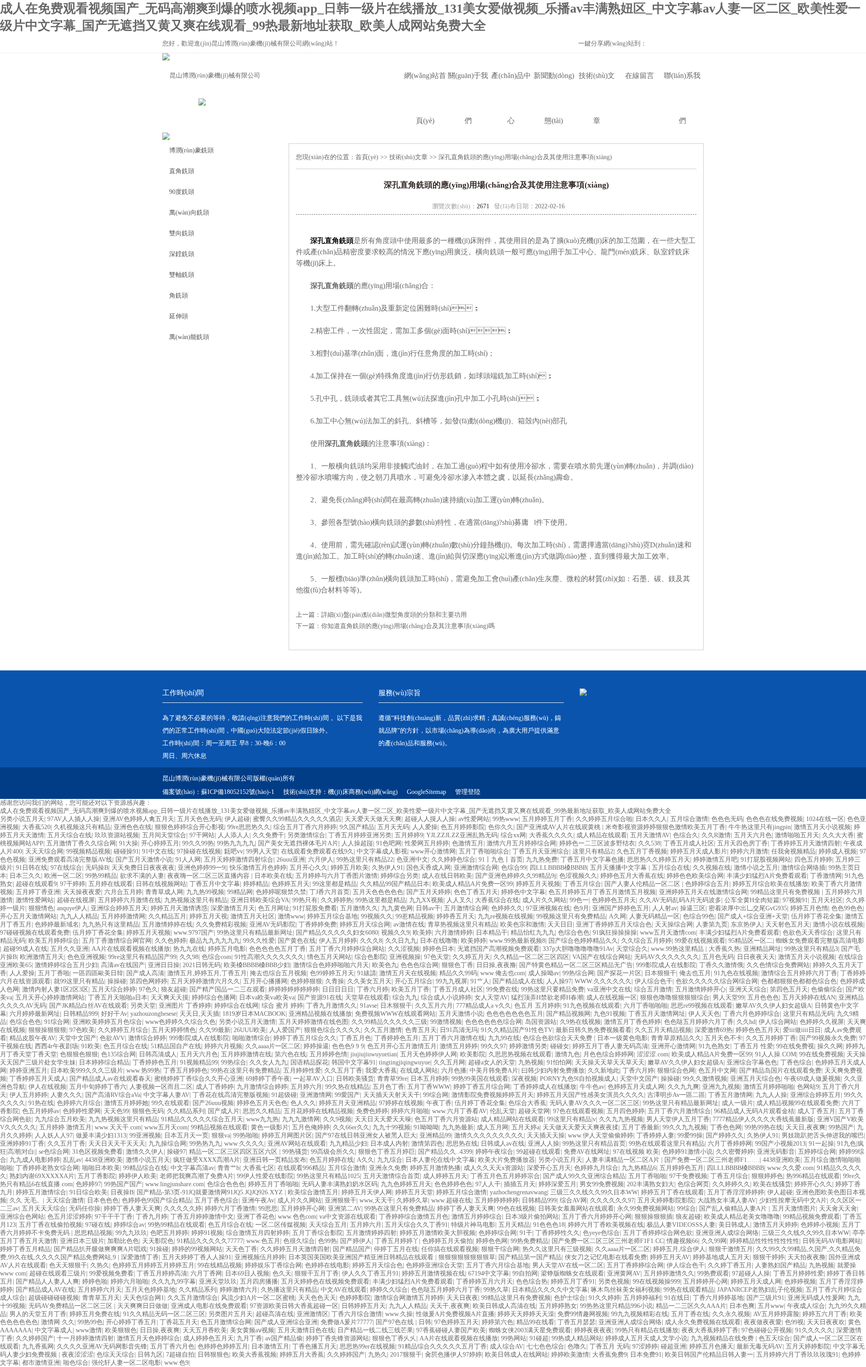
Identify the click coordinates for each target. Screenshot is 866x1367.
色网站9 (808, 1086)
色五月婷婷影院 (463, 827)
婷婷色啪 (94, 1281)
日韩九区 (150, 1354)
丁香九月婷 (151, 1216)
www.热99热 (143, 1070)
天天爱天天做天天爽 (373, 819)
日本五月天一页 (186, 1135)
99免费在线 (502, 989)
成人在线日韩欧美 (447, 875)
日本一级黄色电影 (622, 1038)
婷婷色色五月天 (758, 1030)
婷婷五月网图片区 (287, 1135)
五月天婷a (525, 1127)
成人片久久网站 (544, 900)
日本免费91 (646, 1354)
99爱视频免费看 (111, 1273)
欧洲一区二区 (63, 875)
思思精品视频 (93, 1232)
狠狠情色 (41, 908)
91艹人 (479, 981)
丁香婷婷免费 (317, 924)
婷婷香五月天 (455, 916)
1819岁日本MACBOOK (254, 1013)
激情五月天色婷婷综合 (148, 1338)
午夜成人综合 (806, 1306)
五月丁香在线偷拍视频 (50, 1224)
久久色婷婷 (170, 940)
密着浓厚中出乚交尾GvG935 (748, 908)
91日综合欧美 (88, 1192)
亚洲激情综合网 (476, 867)
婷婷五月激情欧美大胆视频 (437, 1232)
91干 (526, 1232)
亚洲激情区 (312, 1314)
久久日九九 (401, 940)
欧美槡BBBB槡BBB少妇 (257, 965)
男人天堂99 (728, 997)
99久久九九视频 (685, 1127)
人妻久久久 (66, 1095)
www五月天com (166, 1127)
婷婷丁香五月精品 (25, 1249)
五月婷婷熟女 (558, 1306)
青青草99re (392, 1078)
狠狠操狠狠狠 (47, 1030)
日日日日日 (338, 989)
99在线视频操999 (656, 1281)
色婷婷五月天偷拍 (447, 1241)
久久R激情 (716, 835)
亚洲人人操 (543, 1143)
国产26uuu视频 (213, 1103)
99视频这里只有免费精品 (571, 916)
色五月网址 (274, 908)
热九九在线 (189, 948)
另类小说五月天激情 (247, 1021)
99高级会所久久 (333, 1151)
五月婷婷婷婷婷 (496, 1200)
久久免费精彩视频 (221, 924)
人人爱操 (425, 827)
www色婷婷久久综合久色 (180, 1021)
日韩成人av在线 (503, 1143)
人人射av (664, 908)
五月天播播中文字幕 (619, 867)
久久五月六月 (434, 1005)
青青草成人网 (164, 892)
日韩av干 (428, 908)
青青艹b (228, 1168)
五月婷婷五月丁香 (547, 819)
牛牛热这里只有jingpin (759, 827)
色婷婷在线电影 (327, 1265)
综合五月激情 (653, 989)
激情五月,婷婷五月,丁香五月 (207, 973)
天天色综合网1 (143, 1297)
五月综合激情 (689, 819)
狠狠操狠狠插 (654, 1216)
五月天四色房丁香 (742, 843)
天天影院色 (158, 1241)
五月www (771, 1306)
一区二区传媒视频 (280, 1224)
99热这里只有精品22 (364, 859)
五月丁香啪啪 (647, 1176)
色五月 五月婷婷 (537, 1005)
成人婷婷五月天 (445, 1176)
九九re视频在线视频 (505, 916)
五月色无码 (718, 957)
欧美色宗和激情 (522, 924)
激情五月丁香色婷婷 (632, 1021)
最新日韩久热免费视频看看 (593, 1030)
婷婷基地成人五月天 (721, 1257)
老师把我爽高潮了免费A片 (197, 1176)
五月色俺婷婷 (311, 1127)
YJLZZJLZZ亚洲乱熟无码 (461, 835)
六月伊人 (320, 859)
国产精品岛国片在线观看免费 (780, 1070)
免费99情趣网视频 (582, 1314)
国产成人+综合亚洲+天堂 (753, 916)
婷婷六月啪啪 (410, 1111)
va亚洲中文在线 (609, 989)
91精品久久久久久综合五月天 (202, 1119)
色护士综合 (569, 1297)
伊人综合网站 (778, 1021)
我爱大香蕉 (381, 1070)
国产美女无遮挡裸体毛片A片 (298, 843)
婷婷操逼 (316, 1046)
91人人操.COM (775, 1054)
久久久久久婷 (183, 1208)
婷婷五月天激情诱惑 (179, 908)
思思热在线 (462, 1143)
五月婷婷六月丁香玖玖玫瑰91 (797, 1354)
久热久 (99, 1265)
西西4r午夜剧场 (56, 1046)
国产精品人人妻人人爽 (47, 1281)
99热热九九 (205, 1143)
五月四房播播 (259, 1281)
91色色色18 (549, 1224)
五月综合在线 (671, 867)
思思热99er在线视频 (367, 1346)
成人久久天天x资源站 (494, 1168)
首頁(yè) (366, 157)
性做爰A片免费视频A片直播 (455, 1314)
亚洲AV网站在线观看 (296, 1143)
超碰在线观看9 (36, 884)
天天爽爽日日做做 (142, 1306)
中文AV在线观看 (344, 1289)
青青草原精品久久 (676, 1038)
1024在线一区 (825, 819)
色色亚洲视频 (86, 957)
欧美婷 (422, 932)
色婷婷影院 (355, 1297)
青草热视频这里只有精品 (462, 924)
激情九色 (567, 1054)
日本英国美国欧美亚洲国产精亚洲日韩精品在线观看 (361, 1257)
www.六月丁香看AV (459, 1111)
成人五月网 (492, 1127)
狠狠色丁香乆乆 (394, 1338)
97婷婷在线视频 (401, 1103)
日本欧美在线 (273, 875)
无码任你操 (85, 1208)
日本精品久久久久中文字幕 (550, 1289)
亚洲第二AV (344, 1208)
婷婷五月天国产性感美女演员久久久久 (590, 1095)
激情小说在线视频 (838, 924)
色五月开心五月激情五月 (402, 1046)
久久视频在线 (712, 867)
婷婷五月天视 (208, 916)
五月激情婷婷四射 (371, 1232)
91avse (368, 1005)
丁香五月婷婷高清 (162, 1273)
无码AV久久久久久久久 (666, 957)
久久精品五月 (167, 916)
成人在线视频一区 (611, 997)
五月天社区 (827, 900)
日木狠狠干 (396, 1005)
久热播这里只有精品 (289, 1289)
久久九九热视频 (621, 1119)
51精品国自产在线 (176, 1046)
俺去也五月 (695, 973)
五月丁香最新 (640, 1127)
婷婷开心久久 (813, 1184)
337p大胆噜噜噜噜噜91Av (578, 948)
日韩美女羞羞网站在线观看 (576, 1208)
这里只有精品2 (592, 851)
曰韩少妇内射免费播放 (553, 1070)
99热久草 (496, 1289)
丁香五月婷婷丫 (397, 1241)
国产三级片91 (765, 1297)
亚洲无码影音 (776, 1151)
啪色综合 (75, 1362)
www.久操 (399, 1314)
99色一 (579, 900)
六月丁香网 (206, 1273)
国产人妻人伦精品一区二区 (643, 884)
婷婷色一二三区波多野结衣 (597, 843)
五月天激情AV (650, 835)
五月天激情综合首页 (391, 1176)
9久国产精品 (357, 827)
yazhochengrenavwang (518, 1192)
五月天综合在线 (69, 835)
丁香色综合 (796, 1062)
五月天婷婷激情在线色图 (313, 1021)
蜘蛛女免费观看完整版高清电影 (820, 940)
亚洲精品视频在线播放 (320, 1013)
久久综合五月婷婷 (646, 940)
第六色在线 (290, 1054)
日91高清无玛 (459, 1030)
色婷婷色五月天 (614, 900)
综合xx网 (513, 835)
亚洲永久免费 (388, 1168)
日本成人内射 (389, 1143)
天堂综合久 (632, 948)
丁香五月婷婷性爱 (798, 1273)
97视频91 (795, 900)
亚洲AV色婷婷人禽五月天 (138, 819)
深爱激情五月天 (233, 908)
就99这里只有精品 (79, 981)
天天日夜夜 (462, 1297)
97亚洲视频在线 (548, 908)
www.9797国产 (194, 932)
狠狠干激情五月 (731, 1249)
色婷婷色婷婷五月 (223, 1346)
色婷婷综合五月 (707, 884)
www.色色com (297, 1216)
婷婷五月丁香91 (573, 1281)
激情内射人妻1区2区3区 (55, 989)
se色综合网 (54, 1151)
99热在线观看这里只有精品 (667, 1143)
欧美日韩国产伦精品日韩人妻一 (709, 1354)
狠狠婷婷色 (767, 1176)
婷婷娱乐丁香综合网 (273, 1265)
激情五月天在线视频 (407, 973)
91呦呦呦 (426, 1127)
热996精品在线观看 (813, 1176)
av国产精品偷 (284, 1338)
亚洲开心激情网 (673, 1046)
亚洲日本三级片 (82, 1241)
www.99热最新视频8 (517, 940)
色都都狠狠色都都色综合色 (799, 981)
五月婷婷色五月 (681, 1168)
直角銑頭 (181, 171)
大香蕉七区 (258, 1168)
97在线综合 (66, 867)
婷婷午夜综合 (494, 1151)
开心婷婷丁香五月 (131, 1322)
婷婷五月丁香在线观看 (672, 1192)
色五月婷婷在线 (331, 1159)
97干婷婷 (72, 884)
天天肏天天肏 (838, 1208)
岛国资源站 (541, 1021)
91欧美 (90, 1046)
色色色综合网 (419, 965)
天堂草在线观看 (367, 997)
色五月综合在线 (125, 1046)
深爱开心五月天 (549, 1168)
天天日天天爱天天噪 (383, 1119)
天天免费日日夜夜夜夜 (143, 867)
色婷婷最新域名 (57, 924)
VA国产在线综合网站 (601, 957)
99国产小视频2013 (780, 1143)
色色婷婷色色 (453, 1184)
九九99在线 (504, 1038)
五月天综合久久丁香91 (416, 1224)
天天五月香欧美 (205, 1330)
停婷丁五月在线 (396, 1249)
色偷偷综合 (827, 989)
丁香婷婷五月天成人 (37, 1078)
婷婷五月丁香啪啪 (273, 1184)
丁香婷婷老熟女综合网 (47, 1168)
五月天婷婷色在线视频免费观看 (325, 1281)
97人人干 (488, 1184)
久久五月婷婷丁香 (771, 1038)
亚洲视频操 (405, 957)
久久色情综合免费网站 (778, 965)
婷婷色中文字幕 (523, 892)
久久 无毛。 (26, 1200)
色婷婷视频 (800, 1281)
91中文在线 (158, 851)
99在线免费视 (795, 1046)
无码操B (96, 867)
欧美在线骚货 (772, 1184)
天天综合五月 (328, 1224)
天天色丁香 (241, 1249)
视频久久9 (395, 932)
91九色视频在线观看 (591, 1005)
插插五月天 (519, 1184)
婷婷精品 (255, 884)
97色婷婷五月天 (456, 1322)
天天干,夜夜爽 (450, 1306)
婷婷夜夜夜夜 (593, 1330)
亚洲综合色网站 (22, 1216)
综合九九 (405, 997)
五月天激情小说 (461, 1013)
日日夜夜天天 (756, 957)
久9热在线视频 (580, 1021)
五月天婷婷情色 (174, 1030)
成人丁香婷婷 (215, 1086)
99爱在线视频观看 (700, 940)
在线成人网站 (419, 1070)
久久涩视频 (403, 948)
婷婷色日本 (438, 948)
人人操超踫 (357, 843)
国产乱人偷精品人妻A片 (734, 1208)
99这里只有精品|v (571, 1119)
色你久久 (500, 827)
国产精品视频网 (568, 1013)
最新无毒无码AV (760, 1346)
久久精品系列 (186, 1111)
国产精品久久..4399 (445, 1151)
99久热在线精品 (347, 1086)
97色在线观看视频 (578, 1111)
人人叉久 (459, 900)
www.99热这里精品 (678, 948)
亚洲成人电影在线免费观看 (209, 1306)
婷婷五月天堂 (414, 1192)
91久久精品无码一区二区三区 (164, 1314)
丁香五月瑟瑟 (576, 1322)
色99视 (794, 1322)
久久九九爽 (683, 1086)
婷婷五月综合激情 (461, 1192)
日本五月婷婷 (429, 1078)
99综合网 (435, 1095)
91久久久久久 (814, 1330)
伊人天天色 (704, 1013)
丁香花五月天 (179, 1322)
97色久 (148, 989)
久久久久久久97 (612, 1200)
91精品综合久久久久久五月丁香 (442, 1346)
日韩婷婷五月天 (363, 1306)
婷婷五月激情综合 (41, 1192)
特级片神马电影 (473, 1224)
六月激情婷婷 (454, 932)
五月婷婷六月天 (100, 1289)
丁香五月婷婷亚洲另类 (360, 835)
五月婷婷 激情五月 (65, 1127)
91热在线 (41, 1103)
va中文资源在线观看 (347, 1216)
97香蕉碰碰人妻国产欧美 (451, 1330)
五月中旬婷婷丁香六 (97, 1086)
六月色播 (453, 1070)
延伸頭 (178, 316)
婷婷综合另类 (400, 875)
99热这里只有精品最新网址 (255, 932)
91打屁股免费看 (315, 908)
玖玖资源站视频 (117, 835)
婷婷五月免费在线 (94, 1314)
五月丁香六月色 (172, 1346)
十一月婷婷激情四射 (85, 1338)
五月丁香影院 (96, 1176)
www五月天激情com (668, 932)
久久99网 (714, 1241)
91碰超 (539, 1338)
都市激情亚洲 (41, 1362)
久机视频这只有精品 (82, 827)
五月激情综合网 (466, 908)
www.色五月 (263, 1241)
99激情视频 (446, 1021)
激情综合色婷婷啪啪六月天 (331, 965)
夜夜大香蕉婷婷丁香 (710, 1330)
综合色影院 (370, 957)
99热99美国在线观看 (479, 1078)
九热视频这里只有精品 (195, 900)
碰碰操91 (126, 851)
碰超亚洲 (673, 1346)
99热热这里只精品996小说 (616, 1306)
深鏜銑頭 (181, 254)
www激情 (89, 1330)
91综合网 (56, 1021)
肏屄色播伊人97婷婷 (453, 1354)
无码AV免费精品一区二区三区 (71, 1306)
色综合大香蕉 (527, 1103)
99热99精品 (101, 875)
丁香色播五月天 (314, 1346)
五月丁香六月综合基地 (497, 1265)
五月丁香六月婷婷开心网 (596, 1216)
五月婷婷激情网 (123, 916)
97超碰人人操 (751, 1273)
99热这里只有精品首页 (594, 1143)
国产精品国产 (352, 1249)
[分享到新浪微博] (682, 44)
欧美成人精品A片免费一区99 (473, 884)
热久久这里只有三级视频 (557, 1249)
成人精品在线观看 (601, 835)
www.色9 (176, 1362)
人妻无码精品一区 (654, 916)
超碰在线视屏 (76, 900)
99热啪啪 (245, 1135)
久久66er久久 (351, 1127)
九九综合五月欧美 (60, 1119)
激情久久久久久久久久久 (489, 1135)
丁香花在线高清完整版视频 (230, 1095)
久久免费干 (268, 835)
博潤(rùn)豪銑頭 (191, 150)
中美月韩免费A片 (494, 1070)
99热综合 (233, 1062)
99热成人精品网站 (577, 1338)
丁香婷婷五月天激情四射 (805, 843)
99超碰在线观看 (538, 1151)
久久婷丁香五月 (730, 1265)
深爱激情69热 (713, 1030)
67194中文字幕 (488, 1273)
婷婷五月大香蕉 (302, 1354)
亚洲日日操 (164, 965)
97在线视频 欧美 (636, 1151)
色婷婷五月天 (290, 884)
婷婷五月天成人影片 (698, 851)
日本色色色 (103, 1200)
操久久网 (830, 1046)
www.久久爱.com (790, 1168)
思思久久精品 (262, 1111)
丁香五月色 (355, 1038)
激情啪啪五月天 (797, 835)
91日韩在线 (31, 867)
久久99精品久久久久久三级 (389, 1021)
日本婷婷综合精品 (104, 1062)
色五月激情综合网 (226, 1322)
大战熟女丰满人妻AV (726, 1200)
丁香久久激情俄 (721, 965)
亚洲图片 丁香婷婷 (185, 1005)
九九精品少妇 (348, 1143)
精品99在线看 (535, 1322)
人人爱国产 (285, 1030)
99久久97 (493, 1046)
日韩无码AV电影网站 (831, 1241)
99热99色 (90, 1322)
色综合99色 (698, 916)
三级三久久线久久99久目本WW (594, 1192)
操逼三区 (692, 908)
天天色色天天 (317, 1297)
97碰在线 (98, 1224)
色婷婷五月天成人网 (636, 1086)
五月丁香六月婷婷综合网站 (347, 948)
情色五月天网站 (329, 957)
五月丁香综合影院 (317, 1232)
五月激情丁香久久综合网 (81, 843)
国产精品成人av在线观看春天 (110, 1078)
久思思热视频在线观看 (520, 1054)
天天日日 (560, 924)
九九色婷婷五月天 (406, 1184)
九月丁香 (249, 1338)
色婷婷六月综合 (79, 1103)
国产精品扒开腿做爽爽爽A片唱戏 (100, 1249)
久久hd (746, 1021)
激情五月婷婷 (459, 1046)
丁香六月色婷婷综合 (751, 1013)
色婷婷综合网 (497, 1232)
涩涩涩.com (652, 1054)
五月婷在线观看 (110, 884)
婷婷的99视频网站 (197, 1249)
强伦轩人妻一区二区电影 (126, 1362)
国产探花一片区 (619, 973)
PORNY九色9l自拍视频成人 (578, 1078)
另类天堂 (143, 1005)
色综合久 (685, 835)
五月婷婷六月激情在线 (129, 900)
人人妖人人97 (54, 1135)
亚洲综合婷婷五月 (815, 1095)
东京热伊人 (746, 924)
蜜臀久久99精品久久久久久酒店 (297, 819)
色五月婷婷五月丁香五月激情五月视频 (602, 892)
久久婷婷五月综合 (123, 1030)
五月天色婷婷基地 (150, 1289)
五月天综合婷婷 (114, 989)
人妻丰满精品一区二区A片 (623, 1159)
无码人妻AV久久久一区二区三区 (594, 1103)
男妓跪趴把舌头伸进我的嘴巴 (823, 1135)
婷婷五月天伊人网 (366, 1192)
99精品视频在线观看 (219, 1127)
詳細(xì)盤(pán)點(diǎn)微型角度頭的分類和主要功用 (394, 614)
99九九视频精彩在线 (639, 1314)
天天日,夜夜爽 (805, 1127)
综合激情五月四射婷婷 (257, 1232)
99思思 (267, 1208)
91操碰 (159, 1249)
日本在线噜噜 (439, 940)
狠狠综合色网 (676, 1070)
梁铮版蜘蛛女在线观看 (572, 1273)
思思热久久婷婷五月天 (658, 859)
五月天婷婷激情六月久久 (205, 981)
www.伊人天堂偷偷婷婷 (600, 1135)
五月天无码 (393, 827)
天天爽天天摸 (170, 997)
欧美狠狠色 (121, 1330)
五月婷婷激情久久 (669, 1273)
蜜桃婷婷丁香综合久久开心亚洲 (198, 1078)
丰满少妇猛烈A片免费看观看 (767, 875)
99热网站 (513, 1338)
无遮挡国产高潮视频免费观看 (498, 948)
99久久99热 (198, 843)
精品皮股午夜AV (32, 1038)
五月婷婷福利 (642, 1297)
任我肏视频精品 (793, 851)
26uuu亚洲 (290, 859)
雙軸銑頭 (181, 274)
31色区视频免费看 (97, 1151)
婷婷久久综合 (389, 1289)
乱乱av (72, 1159)
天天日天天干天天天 (116, 1143)
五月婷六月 (306, 1086)
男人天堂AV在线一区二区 (567, 1265)
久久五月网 (449, 1062)
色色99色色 (847, 908)
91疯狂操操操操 (615, 932)
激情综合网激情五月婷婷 (408, 1297)
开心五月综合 (414, 981)
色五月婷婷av (41, 1111)
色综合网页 (693, 1184)
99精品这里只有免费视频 (786, 892)
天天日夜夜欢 (826, 1322)
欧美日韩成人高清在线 (504, 1306)
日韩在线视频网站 (161, 884)
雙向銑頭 (181, 233)
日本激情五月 (270, 1346)
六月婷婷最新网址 (34, 1013)
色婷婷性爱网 (82, 1111)
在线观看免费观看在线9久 (317, 851)
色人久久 (303, 1103)
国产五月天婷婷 (428, 892)
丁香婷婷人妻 (655, 1135)
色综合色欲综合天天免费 (558, 1038)
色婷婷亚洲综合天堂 (434, 1265)
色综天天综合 (115, 1354)
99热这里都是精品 (380, 900)
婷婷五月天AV (670, 1257)
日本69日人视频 (247, 1273)
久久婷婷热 (336, 900)
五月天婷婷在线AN (808, 997)
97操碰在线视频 (199, 851)
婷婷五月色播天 (711, 1346)
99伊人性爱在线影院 (265, 1176)
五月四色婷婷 (626, 1111)
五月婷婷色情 (328, 1054)
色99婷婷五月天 (332, 973)
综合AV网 (573, 1200)
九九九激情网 (301, 1119)
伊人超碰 (237, 819)
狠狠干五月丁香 (317, 1273)
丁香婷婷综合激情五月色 (413, 1216)
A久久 (365, 1159)
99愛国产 (347, 1095)
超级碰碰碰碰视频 (53, 1297)
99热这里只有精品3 (811, 948)
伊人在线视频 (47, 1086)
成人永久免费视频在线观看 (703, 1322)
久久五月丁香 (343, 1070)
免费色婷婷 (372, 1111)
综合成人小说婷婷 (446, 997)
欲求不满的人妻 (142, 875)
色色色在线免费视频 (774, 819)
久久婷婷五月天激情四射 (295, 1249)
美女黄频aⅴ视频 (252, 1330)
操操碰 (116, 981)
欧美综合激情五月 (313, 1192)
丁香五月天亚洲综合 (540, 851)
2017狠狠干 (406, 1354)
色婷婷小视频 (819, 1224)
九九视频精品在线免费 (723, 1338)
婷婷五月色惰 (809, 908)
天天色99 (116, 1111)
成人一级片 (737, 1103)
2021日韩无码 (202, 965)
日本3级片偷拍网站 (532, 1216)
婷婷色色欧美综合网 (695, 875)
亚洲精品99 (435, 1135)
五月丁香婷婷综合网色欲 (657, 1232)
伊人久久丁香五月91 (370, 1273)
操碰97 (176, 1151)
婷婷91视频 (207, 1232)
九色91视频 (609, 1013)
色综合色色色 (226, 1184)
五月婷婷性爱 (302, 1070)
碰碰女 (559, 1046)
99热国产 (841, 1127)
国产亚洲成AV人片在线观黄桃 (559, 827)
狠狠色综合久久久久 (332, 1030)
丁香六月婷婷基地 (718, 1297)
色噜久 (576, 1346)
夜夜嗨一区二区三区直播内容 (209, 875)
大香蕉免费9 (609, 1354)
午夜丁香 (438, 1103)
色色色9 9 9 (348, 1046)
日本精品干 (491, 932)
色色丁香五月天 (476, 892)
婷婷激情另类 (528, 1046)
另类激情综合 (306, 835)
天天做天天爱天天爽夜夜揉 (580, 1127)
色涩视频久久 (578, 875)
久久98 (189, 957)
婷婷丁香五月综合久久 (304, 1038)
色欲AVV (112, 1038)
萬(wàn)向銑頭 (189, 212)
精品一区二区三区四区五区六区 (234, 1151)
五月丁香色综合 (216, 1200)
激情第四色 (427, 1143)
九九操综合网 (167, 1143)
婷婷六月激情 (749, 851)
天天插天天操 (546, 1135)
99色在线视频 (516, 1208)
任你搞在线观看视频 (449, 1249)
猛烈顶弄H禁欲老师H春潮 (547, 997)
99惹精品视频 (414, 916)
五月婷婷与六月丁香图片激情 (336, 875)
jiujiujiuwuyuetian (373, 1054)
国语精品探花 (309, 1062)
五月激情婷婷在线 (167, 924)
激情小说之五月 (756, 867)
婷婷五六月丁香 (824, 1314)
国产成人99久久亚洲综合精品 (584, 1176)
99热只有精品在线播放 (646, 1330)
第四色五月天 (789, 989)
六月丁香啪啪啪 (645, 1005)
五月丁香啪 (53, 973)
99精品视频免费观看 (811, 1216)
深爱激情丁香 (140, 1257)
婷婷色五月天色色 (262, 1103)
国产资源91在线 (320, 997)
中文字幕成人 (54, 1330)
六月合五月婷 (123, 892)
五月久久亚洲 (69, 948)
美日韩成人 (734, 1224)
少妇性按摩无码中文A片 (793, 1200)
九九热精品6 (639, 1168)
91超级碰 (284, 1095)
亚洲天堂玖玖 (218, 1281)
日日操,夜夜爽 (160, 1330)
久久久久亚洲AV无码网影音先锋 (102, 1346)
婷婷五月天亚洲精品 (347, 1103)
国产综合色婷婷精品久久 (583, 940)
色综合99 (513, 867)
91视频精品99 (199, 1062)
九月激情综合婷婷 (262, 1086)
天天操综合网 (674, 924)
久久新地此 (603, 1070)
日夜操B (122, 1192)
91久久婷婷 (604, 1297)
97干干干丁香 (114, 1216)
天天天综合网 (44, 851)
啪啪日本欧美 (101, 1168)
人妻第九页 (712, 924)
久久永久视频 (731, 1314)
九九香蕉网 (38, 1346)
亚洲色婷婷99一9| (202, 867)
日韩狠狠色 (213, 1354)
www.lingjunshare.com (174, 1184)
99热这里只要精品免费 (552, 989)
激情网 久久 (57, 1322)
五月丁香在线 (690, 1314)
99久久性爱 (259, 940)
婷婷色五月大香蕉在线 (631, 875)
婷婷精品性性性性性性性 (764, 1241)
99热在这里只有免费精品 (245, 1070)
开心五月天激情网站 (28, 916)
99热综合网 (578, 973)
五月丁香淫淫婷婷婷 (735, 1192)
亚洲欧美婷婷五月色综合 (107, 1021)
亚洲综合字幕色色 (752, 1062)
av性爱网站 (473, 819)
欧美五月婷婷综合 (53, 940)
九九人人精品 (79, 916)
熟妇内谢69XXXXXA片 (41, 1176)
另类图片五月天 (230, 1314)
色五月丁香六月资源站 (446, 1119)
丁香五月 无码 (609, 1346)
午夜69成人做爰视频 (812, 1078)
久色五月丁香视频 (642, 851)
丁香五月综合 (582, 884)
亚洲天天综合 (748, 989)
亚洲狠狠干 (340, 1200)
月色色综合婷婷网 (608, 1054)
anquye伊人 (72, 908)
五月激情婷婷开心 (700, 989)
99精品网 (240, 892)
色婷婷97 (88, 1184)
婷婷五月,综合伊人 (679, 1249)
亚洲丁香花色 (256, 1216)
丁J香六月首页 (329, 892)
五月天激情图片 (794, 1208)
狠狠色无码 (148, 1111)
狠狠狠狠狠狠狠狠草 (466, 1257)
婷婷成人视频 (838, 851)
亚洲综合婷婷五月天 (119, 908)
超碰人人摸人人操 (430, 819)
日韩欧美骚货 (355, 1078)
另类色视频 (614, 1281)
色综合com (216, 957)
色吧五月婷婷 (169, 1232)
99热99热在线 (764, 1127)
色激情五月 (468, 843)
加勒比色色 (123, 1241)
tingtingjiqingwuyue (404, 1062)
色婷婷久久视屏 (822, 1021)
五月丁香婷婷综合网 (635, 1265)
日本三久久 (25, 875)
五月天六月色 (753, 835)
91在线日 (677, 1297)
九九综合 (389, 1159)
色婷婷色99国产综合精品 (156, 1200)
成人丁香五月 (816, 1111)
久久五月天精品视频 (663, 1030)
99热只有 (305, 900)
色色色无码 (727, 819)
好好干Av (114, 1013)
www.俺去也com (502, 973)
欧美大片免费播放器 (506, 1159)
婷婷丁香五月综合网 (481, 1086)
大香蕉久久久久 (551, 835)
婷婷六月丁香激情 (230, 1208)
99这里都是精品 (335, 884)
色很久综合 (299, 1241)
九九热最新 (458, 1127)
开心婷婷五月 (160, 843)
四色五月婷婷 (813, 859)
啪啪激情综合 (251, 1038)
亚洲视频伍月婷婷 (260, 1257)
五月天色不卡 (723, 1038)
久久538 (649, 843)
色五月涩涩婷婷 (69, 1216)
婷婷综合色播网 (214, 997)
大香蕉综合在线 (497, 900)
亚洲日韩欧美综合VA (259, 900)
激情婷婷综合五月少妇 (66, 965)
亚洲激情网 (316, 1095)
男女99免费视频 (602, 1184)
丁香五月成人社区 (688, 843)
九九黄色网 (397, 908)
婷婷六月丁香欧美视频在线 (606, 1224)
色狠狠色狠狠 (79, 1054)
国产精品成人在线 (518, 981)
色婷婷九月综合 (596, 1168)
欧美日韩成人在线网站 (516, 1354)
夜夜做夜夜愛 (763, 1322)
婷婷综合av (129, 1224)
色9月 (581, 908)
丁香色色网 (726, 1127)
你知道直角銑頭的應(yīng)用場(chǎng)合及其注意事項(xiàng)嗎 (408, 626)
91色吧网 (388, 843)
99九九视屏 (451, 981)
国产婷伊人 (356, 1241)
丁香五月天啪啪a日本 (117, 997)
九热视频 (531, 1062)
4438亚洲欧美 (104, 1159)
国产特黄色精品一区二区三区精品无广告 (576, 965)
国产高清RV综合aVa (112, 1095)
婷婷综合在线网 (236, 1005)
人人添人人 (233, 835)
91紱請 (366, 973)
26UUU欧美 (250, 1030)
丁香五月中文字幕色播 (592, 859)
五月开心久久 (308, 867)
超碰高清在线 (275, 1314)
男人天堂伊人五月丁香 (677, 1119)
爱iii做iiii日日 (802, 1030)
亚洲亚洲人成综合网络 (727, 1232)
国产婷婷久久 (725, 1135)
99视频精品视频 (88, 851)
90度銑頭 (181, 191)
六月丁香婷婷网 (730, 1143)
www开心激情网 (433, 851)
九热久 (377, 1354)
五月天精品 (514, 1224)
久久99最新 (214, 1030)
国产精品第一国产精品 (530, 1257)
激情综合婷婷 (147, 1038)
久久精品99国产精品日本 (394, 884)
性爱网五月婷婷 (427, 843)
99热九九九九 (236, 843)
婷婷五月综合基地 (332, 916)
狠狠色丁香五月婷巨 (386, 1151)
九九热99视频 (205, 892)
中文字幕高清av (192, 1168)
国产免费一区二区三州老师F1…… (712, 1159)
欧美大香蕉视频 (254, 1354)
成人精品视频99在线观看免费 (797, 1103)
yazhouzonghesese (153, 1013)
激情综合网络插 (803, 867)
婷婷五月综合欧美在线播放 (770, 884)
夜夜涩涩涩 (77, 1354)
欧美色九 (384, 965)
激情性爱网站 (35, 900)
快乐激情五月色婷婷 (258, 867)
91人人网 (188, 859)
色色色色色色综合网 (493, 1021)
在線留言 (639, 75)
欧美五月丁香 (410, 989)
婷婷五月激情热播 (435, 1168)
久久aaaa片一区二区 (272, 1046)
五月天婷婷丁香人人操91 (196, 1257)
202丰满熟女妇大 (650, 1184)
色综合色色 (574, 932)
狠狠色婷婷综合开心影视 (189, 827)
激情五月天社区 (252, 916)
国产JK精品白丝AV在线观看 (88, 1005)
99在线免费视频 (821, 1054)
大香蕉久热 (724, 948)
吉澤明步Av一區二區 (676, 1095)
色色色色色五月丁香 (277, 948)
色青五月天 (421, 1030)
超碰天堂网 (534, 1111)
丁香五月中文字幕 (214, 884)
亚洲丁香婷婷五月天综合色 (614, 924)
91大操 (128, 843)
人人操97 (558, 981)
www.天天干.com (118, 1127)
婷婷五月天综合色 (377, 1265)
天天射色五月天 (787, 924)
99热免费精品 (529, 1241)
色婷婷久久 (507, 908)
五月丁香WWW (428, 1086)
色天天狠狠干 (68, 1265)
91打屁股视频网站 (766, 859)
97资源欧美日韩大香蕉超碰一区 (294, 1306)
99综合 (686, 1208)
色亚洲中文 (412, 859)
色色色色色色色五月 (514, 1013)
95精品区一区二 (750, 940)
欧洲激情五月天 (42, 957)
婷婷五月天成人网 (756, 1281)
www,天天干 (376, 1200)
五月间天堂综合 (164, 835)
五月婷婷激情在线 (246, 1054)
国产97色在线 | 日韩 (403, 1322)
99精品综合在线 (145, 1168)
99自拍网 (525, 1273)
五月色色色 (763, 997)
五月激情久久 (359, 908)
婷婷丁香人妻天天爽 (132, 1208)
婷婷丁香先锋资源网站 (337, 1338)
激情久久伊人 (145, 1151)
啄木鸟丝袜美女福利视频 (625, 1289)
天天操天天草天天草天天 (610, 1062)
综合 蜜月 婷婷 (282, 1005)
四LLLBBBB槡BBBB (558, 867)
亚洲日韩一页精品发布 (274, 1159)
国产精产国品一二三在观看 (227, 989)
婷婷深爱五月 (557, 1184)
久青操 (334, 981)
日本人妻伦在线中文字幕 (440, 1159)
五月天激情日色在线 (305, 1330)
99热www (506, 819)
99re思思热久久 (248, 827)
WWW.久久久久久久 (603, 981)
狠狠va (221, 1135)
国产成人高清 (145, 973)
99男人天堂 (262, 851)
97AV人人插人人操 (73, 819)
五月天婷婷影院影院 (665, 1200)
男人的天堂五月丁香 (37, 1314)
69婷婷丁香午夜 (268, 1078)
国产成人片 (224, 1111)
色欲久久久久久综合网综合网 (717, 981)
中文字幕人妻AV (166, 1095)
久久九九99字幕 (174, 1281)
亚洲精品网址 (762, 948)
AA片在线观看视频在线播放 (131, 948)
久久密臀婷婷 (735, 1151)
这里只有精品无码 (808, 1013)
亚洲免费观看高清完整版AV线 (70, 859)
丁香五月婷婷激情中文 (202, 1216)
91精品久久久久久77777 (210, 1241)
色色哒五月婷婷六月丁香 (698, 1021)
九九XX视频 (426, 900)
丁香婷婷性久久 (557, 1232)
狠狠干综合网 (500, 1249)
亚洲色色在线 (133, 827)
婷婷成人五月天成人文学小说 (646, 1338)
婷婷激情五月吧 (715, 859)
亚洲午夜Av (258, 1200)
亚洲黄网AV (623, 1273)
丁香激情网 (826, 875)
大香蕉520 (36, 827)
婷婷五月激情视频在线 (433, 1273)
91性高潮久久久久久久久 (269, 957)
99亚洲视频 (145, 1135)
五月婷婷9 (409, 835)
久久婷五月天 (471, 957)
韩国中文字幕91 (354, 1062)
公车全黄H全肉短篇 (751, 900)
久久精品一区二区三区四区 (531, 957)
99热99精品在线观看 (176, 1224)
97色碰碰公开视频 (767, 1330)
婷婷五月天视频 (538, 884)
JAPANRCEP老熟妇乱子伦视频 (759, 1289)
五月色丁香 (388, 1086)
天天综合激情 (65, 1200)
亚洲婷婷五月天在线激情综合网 (703, 892)
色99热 (327, 1241)
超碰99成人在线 (25, 948)
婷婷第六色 (497, 1322)
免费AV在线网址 (587, 1151)
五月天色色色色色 (378, 892)
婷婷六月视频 (223, 1046)
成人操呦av (543, 973)
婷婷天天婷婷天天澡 (525, 1314)
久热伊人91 (387, 867)
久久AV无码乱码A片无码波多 (680, 900)
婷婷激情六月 (239, 1289)
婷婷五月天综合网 (365, 924)
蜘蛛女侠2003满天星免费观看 (530, 1330)
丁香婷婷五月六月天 (484, 1281)
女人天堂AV (491, 997)
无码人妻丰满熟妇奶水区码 (340, 1184)
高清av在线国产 (123, 965)
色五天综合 (774, 1338)
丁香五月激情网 (730, 1095)
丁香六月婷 (372, 989)
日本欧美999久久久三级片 (87, 1070)
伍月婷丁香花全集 (816, 916)
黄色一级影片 (270, 1127)
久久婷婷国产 (35, 1338)
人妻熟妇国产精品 (780, 1265)
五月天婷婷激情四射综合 (238, 859)
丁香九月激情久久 (331, 1005)
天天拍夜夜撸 (806, 1257)
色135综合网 (118, 1054)
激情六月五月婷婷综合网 (521, 843)
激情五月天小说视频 (822, 827)
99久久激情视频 (705, 1078)
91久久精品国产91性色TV (517, 1030)
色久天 (281, 1273)
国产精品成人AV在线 (45, 1289)
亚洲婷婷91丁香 (22, 1143)
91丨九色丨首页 (501, 859)
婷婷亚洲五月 (28, 1070)
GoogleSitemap (426, 792)
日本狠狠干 (660, 973)
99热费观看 (713, 1273)
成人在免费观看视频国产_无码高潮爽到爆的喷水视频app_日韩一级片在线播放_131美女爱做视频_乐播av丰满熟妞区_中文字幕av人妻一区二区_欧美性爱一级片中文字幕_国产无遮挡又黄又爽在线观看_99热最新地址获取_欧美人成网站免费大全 (335, 810)
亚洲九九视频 (721, 1086)
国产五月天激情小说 (143, 859)
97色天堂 (436, 957)
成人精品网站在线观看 (512, 1119)
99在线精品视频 (220, 1265)
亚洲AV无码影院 (272, 924)
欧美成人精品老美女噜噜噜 (742, 1216)
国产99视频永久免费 (827, 1038)
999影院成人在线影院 (666, 965)
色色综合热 (532, 1281)
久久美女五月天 (369, 981)
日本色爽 (742, 1306)
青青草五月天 (101, 1297)
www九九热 (262, 1119)
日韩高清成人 (158, 1054)
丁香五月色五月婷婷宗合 (505, 1176)
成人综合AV (506, 1346)
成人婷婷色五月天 (208, 1338)
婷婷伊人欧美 (138, 1176)
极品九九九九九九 (214, 940)
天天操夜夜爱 (82, 892)
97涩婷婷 (645, 1346)
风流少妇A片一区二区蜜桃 (258, 1297)
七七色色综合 (545, 1346)
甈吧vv (233, 851)
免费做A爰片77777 (347, 1322)
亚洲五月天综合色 (755, 1078)
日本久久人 (651, 819)
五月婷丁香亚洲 (38, 892)
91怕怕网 (559, 1062)
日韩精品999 (80, 1013)
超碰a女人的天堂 (491, 1062)
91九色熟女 (714, 1046)
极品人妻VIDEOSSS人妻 (681, 1224)
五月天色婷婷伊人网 (428, 1054)
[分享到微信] (666, 44)
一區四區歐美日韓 (98, 973)
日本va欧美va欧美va (267, 997)
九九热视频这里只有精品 (123, 1119)
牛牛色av (592, 1086)
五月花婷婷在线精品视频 (318, 1111)
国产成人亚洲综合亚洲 (286, 1322)
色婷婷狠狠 (306, 981)
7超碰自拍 (180, 1354)
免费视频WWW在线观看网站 (395, 1013)
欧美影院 (472, 1054)
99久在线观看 (170, 1103)
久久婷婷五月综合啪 (604, 819)
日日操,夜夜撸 (496, 965)
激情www (291, 916)
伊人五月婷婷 (338, 940)
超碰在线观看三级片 (57, 1273)
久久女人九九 (268, 1062)
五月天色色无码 (199, 819)
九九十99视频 (391, 1127)
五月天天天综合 (44, 1208)
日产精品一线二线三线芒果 (375, 1330)
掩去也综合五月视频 (278, 973)
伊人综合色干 (654, 981)
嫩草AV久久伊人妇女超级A (773, 1005)
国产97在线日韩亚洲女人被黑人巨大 (365, 1135)
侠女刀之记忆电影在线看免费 (606, 1257)
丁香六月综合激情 (357, 1314)
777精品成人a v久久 (483, 1005)
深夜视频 (524, 1078)
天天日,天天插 (199, 1013)
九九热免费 (541, 859)
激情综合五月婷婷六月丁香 (799, 973)
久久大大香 (838, 835)
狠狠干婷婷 (768, 1257)
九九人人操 (771, 1095)
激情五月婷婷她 (126, 1103)
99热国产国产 (123, 1184)
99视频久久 (376, 916)
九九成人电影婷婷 (34, 1159)
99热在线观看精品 (688, 1289)
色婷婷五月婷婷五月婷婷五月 (153, 1265)
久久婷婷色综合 (453, 859)
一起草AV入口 (313, 1078)
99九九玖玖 (131, 1232)
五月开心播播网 (265, 981)
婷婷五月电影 (227, 948)
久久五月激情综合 (192, 1297)
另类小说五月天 (22, 819)
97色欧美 (82, 1030)
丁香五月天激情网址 (656, 1013)
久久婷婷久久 (731, 1184)
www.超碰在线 (451, 1200)
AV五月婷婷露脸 (776, 1314)
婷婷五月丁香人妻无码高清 (610, 1046)
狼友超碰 (173, 989)
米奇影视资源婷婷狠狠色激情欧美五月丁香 (665, 827)
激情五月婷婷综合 (476, 1216)
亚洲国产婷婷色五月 (620, 908)
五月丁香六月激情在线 (453, 1038)
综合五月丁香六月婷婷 (304, 827)
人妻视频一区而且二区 (161, 1086)
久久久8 (371, 940)
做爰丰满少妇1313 (101, 1135)
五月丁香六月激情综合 (679, 1111)
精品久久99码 (458, 973)
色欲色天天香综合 (808, 932)
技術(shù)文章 (408, 157)
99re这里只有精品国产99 (142, 957)
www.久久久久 (244, 1143)
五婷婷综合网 (817, 1151)
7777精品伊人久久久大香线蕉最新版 (763, 1119)
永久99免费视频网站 (645, 1208)
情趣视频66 (682, 1241)
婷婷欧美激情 (570, 1354)
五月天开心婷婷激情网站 (50, 997)
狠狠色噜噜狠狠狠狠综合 (674, 997)
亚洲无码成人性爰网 (816, 1297)
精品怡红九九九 (533, 932)
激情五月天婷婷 (775, 1224)
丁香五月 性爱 (753, 1046)
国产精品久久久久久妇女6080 (337, 932)
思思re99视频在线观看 (701, 1005)
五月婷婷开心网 (303, 1208)
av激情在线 (408, 924)
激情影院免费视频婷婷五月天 (492, 1095)
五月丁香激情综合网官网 (117, 940)
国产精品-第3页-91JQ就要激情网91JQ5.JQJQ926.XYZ (211, 1192)
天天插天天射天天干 (391, 1095)
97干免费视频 (688, 1176)
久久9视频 (337, 1119)
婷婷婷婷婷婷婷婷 (293, 989)
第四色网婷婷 (148, 981)
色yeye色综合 (601, 1232)
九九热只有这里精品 (110, 924)
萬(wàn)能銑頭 (189, 337)
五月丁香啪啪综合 (484, 851)
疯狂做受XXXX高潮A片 (206, 1159)
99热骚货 (295, 1151)
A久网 (617, 916)
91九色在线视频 (736, 973)
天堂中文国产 (78, 1038)
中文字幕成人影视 (382, 851)
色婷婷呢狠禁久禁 (281, 892)
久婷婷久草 (412, 1200)
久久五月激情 (383, 1030)
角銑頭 (178, 295)
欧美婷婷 (473, 940)
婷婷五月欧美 (350, 867)
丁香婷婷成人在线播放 (544, 1086)
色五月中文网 (717, 1070)
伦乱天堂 (502, 1111)
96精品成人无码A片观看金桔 (754, 1111)
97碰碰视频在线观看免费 (34, 932)
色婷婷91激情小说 (687, 1151)
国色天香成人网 (428, 867)
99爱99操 (690, 1135)
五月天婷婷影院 (808, 1346)
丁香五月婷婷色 (185, 1070)
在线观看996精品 (301, 1168)
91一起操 (821, 1143)
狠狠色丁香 (457, 965)
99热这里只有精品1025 (328, 1176)
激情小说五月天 (148, 1159)
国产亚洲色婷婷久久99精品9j (515, 875)
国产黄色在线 (297, 940)
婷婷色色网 (491, 1241)
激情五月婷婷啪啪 (768, 1086)
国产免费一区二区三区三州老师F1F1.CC (607, 1241)
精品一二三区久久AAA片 (691, 1306)
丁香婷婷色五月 (396, 1038)
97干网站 (202, 835)
